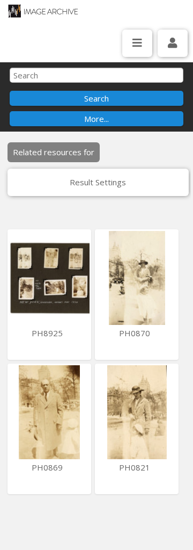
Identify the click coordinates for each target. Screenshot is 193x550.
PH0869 (48, 467)
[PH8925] (49, 278)
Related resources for (53, 152)
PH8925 (48, 333)
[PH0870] (136, 278)
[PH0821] (136, 412)
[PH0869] (49, 412)
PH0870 (135, 333)
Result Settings (98, 182)
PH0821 (135, 467)
